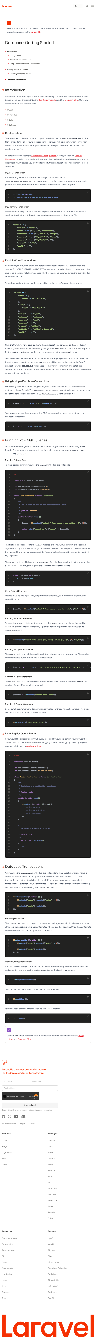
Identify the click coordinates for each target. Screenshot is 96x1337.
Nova (4, 1164)
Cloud (5, 1140)
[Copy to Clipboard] (88, 192)
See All (51, 1298)
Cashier (51, 1140)
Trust (4, 1298)
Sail (50, 1182)
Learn (4, 1280)
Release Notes (8, 1250)
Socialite (52, 1194)
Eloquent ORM (71, 100)
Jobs (4, 1286)
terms (32, 1110)
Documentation (9, 1238)
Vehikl (51, 1244)
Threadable (53, 1280)
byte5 (50, 1238)
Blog (4, 1256)
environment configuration (43, 155)
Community (7, 1268)
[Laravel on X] (9, 1116)
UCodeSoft (53, 1286)
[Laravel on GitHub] (3, 1116)
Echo (50, 1218)
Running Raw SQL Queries (17, 69)
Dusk (50, 1146)
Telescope (52, 1200)
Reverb (51, 1212)
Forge (4, 1146)
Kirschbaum (54, 1262)
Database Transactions (16, 80)
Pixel (50, 1256)
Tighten (51, 1250)
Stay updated (30, 1105)
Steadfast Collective (57, 1268)
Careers (6, 1292)
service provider (33, 746)
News (4, 1262)
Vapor (5, 1158)
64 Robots (53, 1274)
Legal (22, 1123)
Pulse (50, 1206)
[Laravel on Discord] (23, 1116)
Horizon (51, 1152)
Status (32, 1123)
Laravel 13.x (36, 32)
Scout (50, 1164)
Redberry (52, 1292)
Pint (50, 1176)
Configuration (15, 55)
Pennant (52, 1170)
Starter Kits (7, 1244)
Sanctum (52, 1188)
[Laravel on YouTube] (16, 1116)
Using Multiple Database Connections (25, 63)
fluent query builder (47, 100)
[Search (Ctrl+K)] (87, 5)
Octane (51, 1158)
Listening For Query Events (20, 73)
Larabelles (7, 1274)
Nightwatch (7, 1152)
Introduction (12, 51)
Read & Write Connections (20, 59)
